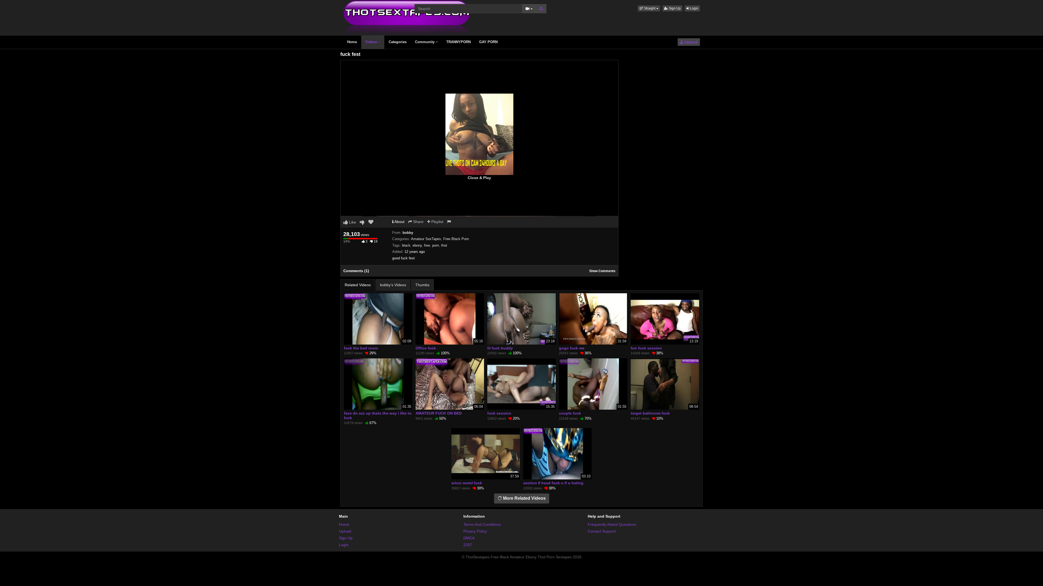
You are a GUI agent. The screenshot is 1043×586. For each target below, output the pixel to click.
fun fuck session (646, 348)
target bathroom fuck (650, 413)
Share (417, 221)
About (399, 221)
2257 (467, 545)
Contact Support (602, 531)
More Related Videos (524, 498)
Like (352, 222)
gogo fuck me (572, 348)
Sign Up (674, 8)
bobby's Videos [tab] (393, 285)
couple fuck (570, 413)
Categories (398, 42)
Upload (690, 42)
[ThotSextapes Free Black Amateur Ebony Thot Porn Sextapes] (406, 17)
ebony (417, 245)
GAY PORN (488, 42)
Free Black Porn (456, 239)
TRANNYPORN (458, 42)
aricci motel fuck (466, 483)
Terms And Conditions (482, 524)
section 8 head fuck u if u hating (553, 483)
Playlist (436, 221)
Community (425, 42)
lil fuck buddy (500, 348)
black (406, 245)
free (427, 245)
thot (444, 245)
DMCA (469, 538)
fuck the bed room (361, 348)
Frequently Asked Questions (612, 524)
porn (435, 245)
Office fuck (426, 348)
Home (352, 42)
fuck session (499, 413)
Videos (371, 42)
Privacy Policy (475, 531)
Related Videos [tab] (358, 285)
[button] (649, 8)
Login (693, 8)
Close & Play (479, 178)
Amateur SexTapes (426, 239)
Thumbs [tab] (422, 285)
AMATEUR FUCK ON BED (439, 413)
